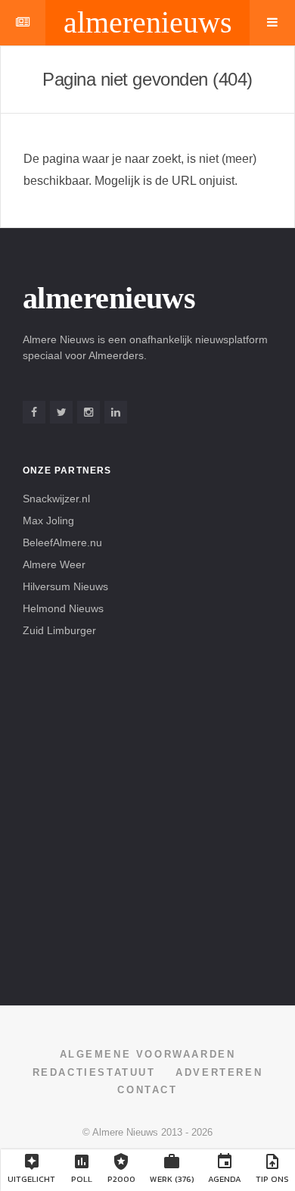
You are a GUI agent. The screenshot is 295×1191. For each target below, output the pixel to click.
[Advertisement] (147, 819)
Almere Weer (54, 564)
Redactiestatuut (94, 1072)
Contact (147, 1090)
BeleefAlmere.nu (62, 542)
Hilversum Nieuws (65, 586)
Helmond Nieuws (63, 608)
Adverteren (218, 1072)
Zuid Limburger (59, 630)
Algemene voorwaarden (148, 1054)
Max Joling (48, 520)
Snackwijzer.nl (56, 498)
